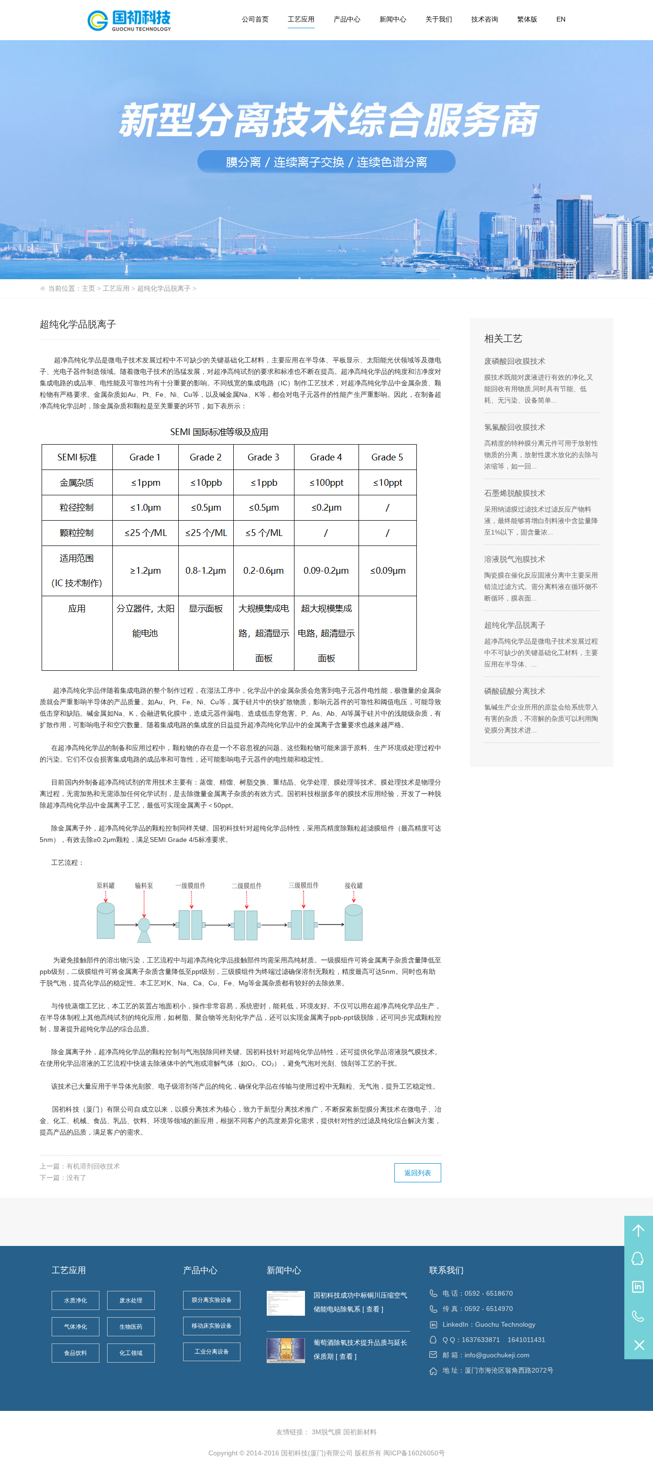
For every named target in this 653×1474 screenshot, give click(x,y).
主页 (88, 288)
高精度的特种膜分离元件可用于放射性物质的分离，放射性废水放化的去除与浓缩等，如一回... (541, 454)
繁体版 (527, 19)
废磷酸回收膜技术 (514, 361)
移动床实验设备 (212, 1325)
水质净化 (75, 1300)
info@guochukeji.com (497, 1355)
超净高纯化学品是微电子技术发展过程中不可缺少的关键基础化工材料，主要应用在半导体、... (541, 652)
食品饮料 (75, 1353)
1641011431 (526, 1339)
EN (561, 19)
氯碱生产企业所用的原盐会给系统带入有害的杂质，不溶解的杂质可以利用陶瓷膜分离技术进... (541, 718)
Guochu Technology (505, 1324)
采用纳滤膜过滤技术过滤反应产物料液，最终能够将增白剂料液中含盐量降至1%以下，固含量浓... (541, 520)
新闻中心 (393, 19)
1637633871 (481, 1339)
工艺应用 (301, 19)
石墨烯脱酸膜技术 (514, 493)
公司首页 (255, 19)
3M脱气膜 (326, 1432)
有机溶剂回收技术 (93, 1166)
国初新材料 (360, 1432)
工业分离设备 (212, 1351)
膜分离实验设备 (212, 1300)
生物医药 (131, 1326)
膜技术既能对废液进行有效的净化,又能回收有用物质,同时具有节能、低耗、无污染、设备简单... (538, 388)
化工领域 (131, 1353)
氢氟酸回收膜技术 (514, 427)
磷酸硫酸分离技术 (514, 691)
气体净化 (75, 1326)
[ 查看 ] (371, 1309)
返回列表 (417, 1173)
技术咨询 (484, 19)
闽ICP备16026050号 (414, 1453)
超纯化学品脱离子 (164, 288)
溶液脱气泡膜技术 (514, 559)
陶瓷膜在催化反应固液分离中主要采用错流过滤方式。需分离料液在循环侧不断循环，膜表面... (541, 586)
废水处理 (131, 1300)
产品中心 (347, 19)
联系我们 (446, 1270)
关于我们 (438, 19)
